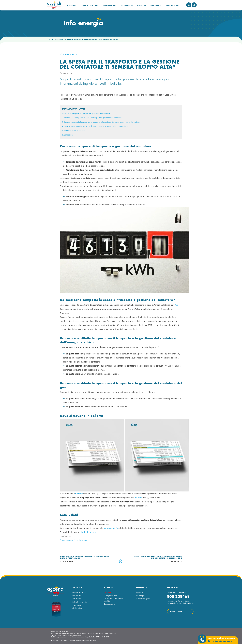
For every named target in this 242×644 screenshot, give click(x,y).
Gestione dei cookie (75, 640)
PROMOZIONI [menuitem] (127, 5)
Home (51, 39)
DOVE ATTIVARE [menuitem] (172, 5)
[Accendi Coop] (55, 5)
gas (176, 305)
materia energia (111, 528)
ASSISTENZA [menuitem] (155, 5)
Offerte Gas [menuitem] (76, 599)
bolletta (138, 498)
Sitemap (84, 640)
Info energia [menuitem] (140, 596)
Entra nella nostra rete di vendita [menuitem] (113, 600)
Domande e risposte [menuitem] (142, 599)
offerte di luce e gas (89, 532)
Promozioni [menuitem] (76, 605)
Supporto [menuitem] (139, 592)
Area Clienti (194, 4)
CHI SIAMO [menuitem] (72, 5)
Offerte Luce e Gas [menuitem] (79, 592)
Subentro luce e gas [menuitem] (79, 602)
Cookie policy (64, 640)
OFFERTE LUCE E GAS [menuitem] (90, 5)
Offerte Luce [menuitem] (76, 596)
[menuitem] (114, 593)
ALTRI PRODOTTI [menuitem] (110, 5)
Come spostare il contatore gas (74, 540)
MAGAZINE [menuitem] (142, 5)
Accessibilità (92, 640)
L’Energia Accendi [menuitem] (110, 596)
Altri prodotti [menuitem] (77, 608)
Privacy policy (55, 640)
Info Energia (59, 39)
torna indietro (70, 54)
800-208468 (178, 596)
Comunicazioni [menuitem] (109, 604)
